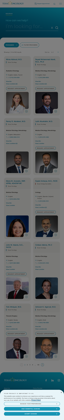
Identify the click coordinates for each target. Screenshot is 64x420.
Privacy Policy (36, 400)
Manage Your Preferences (30, 403)
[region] (32, 405)
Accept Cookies (31, 413)
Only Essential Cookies (31, 408)
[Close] (61, 392)
